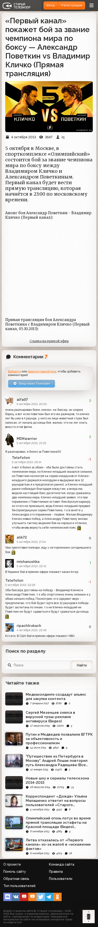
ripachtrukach (29, 626)
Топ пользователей (19, 886)
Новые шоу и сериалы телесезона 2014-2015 (57, 780)
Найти (82, 665)
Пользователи (60, 879)
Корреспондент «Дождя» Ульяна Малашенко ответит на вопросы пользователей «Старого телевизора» (56, 800)
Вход (51, 5)
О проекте (12, 864)
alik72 (22, 537)
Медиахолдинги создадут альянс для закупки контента (56, 696)
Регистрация (71, 5)
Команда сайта (61, 864)
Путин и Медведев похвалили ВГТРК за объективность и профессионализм (59, 738)
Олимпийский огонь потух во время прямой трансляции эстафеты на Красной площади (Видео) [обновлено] (58, 822)
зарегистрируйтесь (42, 371)
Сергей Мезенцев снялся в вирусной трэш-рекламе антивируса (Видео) (50, 716)
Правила (56, 871)
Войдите (14, 371)
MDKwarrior (27, 438)
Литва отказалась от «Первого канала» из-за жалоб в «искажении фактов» (58, 844)
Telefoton (21, 458)
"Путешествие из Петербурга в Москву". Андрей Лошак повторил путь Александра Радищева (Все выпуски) (57, 760)
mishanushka (28, 562)
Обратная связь (16, 879)
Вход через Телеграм (34, 383)
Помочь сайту (14, 871)
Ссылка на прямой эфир (49, 341)
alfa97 (22, 399)
